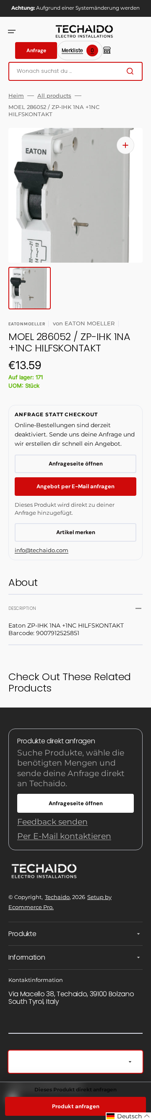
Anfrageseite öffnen (76, 463)
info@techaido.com (41, 550)
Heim (16, 95)
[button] (12, 31)
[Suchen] (132, 71)
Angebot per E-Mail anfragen (75, 486)
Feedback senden (52, 822)
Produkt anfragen (75, 1106)
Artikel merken (75, 532)
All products (54, 95)
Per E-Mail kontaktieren (64, 836)
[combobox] (75, 71)
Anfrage (36, 50)
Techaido (57, 897)
